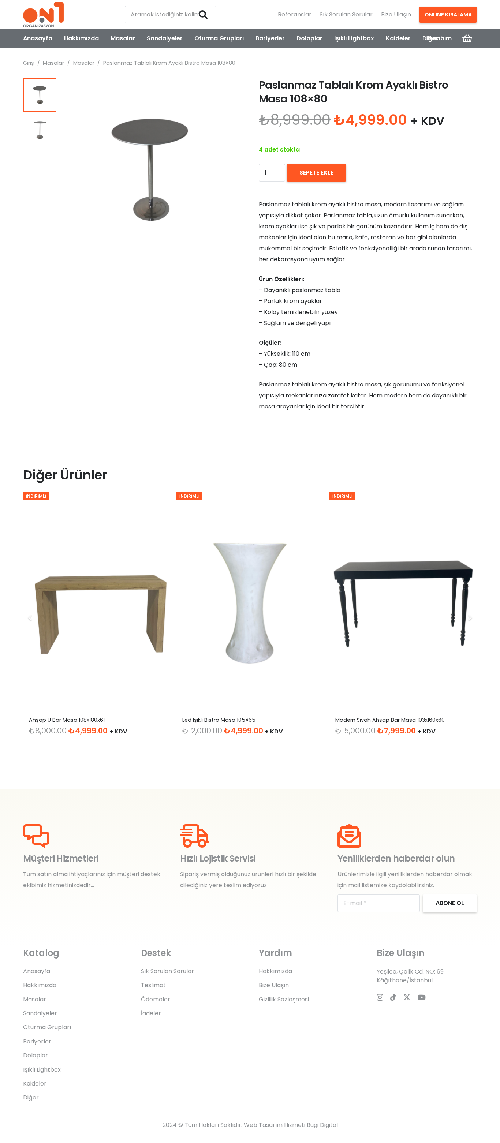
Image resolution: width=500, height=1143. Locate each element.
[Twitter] (406, 997)
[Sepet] (467, 38)
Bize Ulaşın (396, 14)
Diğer (31, 1097)
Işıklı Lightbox (42, 1069)
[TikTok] (393, 997)
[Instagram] (380, 997)
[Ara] (203, 14)
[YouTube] (422, 997)
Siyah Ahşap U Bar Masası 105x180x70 (384, 720)
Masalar (53, 63)
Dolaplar (35, 1055)
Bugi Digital (322, 1125)
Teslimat (153, 985)
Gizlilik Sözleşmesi (284, 999)
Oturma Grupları (47, 1027)
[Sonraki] (469, 618)
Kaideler (34, 1083)
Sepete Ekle (316, 172)
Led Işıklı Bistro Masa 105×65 (65, 720)
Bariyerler (37, 1041)
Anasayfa (36, 971)
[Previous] (30, 618)
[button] (229, 90)
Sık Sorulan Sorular (346, 14)
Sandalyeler (40, 1013)
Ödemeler (155, 999)
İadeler (151, 1013)
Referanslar (294, 14)
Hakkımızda (39, 985)
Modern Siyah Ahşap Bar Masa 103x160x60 (237, 720)
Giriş (28, 63)
